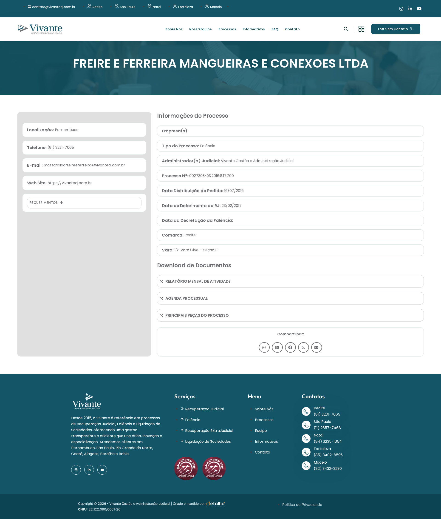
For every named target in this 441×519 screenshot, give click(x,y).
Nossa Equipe (200, 29)
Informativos (254, 29)
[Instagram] (401, 8)
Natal (157, 7)
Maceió (216, 7)
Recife (98, 7)
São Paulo (128, 7)
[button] (264, 347)
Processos (227, 29)
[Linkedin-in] (410, 8)
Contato (292, 29)
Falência (207, 145)
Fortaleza (185, 7)
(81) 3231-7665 (327, 414)
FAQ (274, 29)
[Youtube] (419, 8)
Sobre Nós (174, 29)
